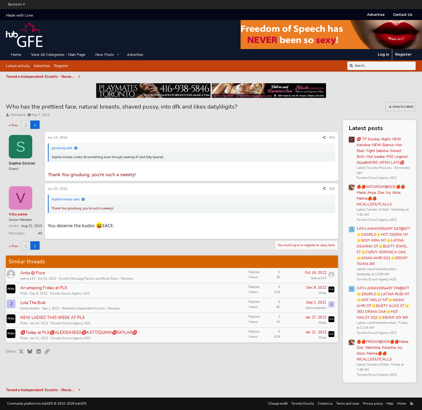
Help (389, 403)
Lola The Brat (32, 303)
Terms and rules (347, 403)
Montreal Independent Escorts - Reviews (91, 308)
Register (61, 65)
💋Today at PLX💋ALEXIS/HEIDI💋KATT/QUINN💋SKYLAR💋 (78, 332)
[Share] (324, 137)
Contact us (325, 403)
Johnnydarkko (30, 308)
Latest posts (366, 128)
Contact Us (402, 14)
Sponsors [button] (15, 4)
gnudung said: (62, 148)
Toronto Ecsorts (302, 403)
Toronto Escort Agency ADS (70, 293)
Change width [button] (278, 403)
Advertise (376, 14)
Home (16, 54)
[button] (118, 54)
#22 (332, 188)
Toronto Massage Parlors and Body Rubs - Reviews (96, 279)
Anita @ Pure (32, 273)
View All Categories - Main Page (58, 54)
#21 (332, 137)
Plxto (24, 293)
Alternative (17, 115)
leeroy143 (27, 279)
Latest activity (18, 65)
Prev (14, 125)
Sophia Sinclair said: (66, 199)
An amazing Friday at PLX (43, 288)
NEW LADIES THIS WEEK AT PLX (52, 317)
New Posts (104, 54)
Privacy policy (373, 403)
